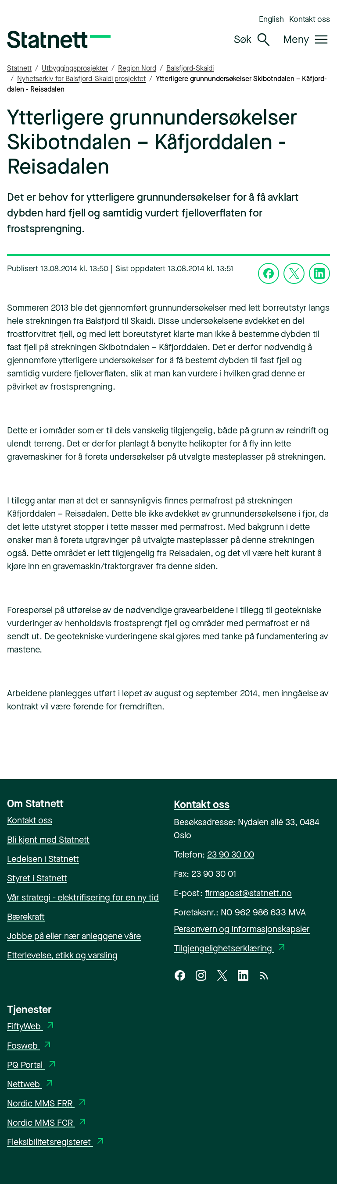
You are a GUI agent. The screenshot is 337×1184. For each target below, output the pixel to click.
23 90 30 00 (230, 855)
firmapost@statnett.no (248, 893)
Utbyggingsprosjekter (75, 68)
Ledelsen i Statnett (43, 859)
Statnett (19, 68)
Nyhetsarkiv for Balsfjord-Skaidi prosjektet (81, 78)
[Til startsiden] (59, 39)
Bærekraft (26, 917)
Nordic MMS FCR (47, 1123)
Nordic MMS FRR (47, 1104)
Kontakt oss (309, 19)
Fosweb (30, 1046)
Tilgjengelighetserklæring (230, 948)
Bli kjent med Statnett (48, 840)
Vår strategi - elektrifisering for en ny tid (83, 898)
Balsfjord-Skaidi (190, 68)
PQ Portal (32, 1065)
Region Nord (137, 68)
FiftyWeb (31, 1026)
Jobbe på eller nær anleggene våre (74, 936)
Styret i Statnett (37, 878)
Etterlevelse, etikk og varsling (62, 955)
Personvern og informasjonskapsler (242, 929)
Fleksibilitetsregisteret (56, 1142)
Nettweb (31, 1084)
